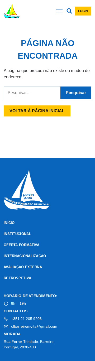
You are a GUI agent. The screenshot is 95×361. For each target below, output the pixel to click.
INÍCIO (9, 223)
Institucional (17, 234)
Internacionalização (25, 256)
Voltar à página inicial (37, 111)
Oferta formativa (22, 245)
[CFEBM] (27, 191)
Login (83, 11)
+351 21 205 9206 (26, 319)
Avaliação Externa (23, 267)
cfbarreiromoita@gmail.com (34, 326)
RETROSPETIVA (17, 278)
